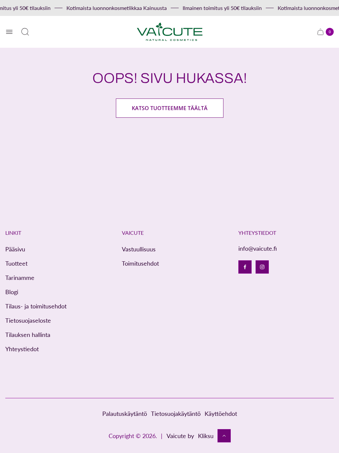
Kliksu (206, 435)
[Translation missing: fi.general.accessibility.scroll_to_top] (224, 435)
